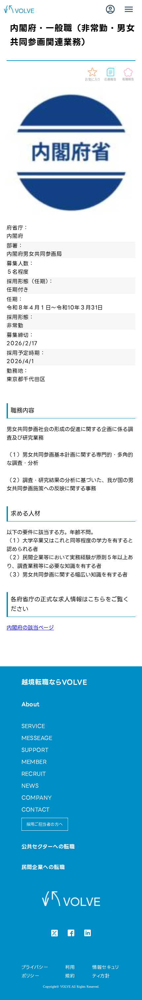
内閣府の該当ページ (30, 628)
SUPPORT (35, 750)
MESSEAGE (37, 738)
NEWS (30, 786)
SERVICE (33, 726)
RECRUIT (33, 774)
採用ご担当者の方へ (44, 824)
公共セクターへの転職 (48, 847)
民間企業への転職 (43, 867)
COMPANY (36, 798)
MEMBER (34, 762)
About (30, 704)
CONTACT (35, 810)
